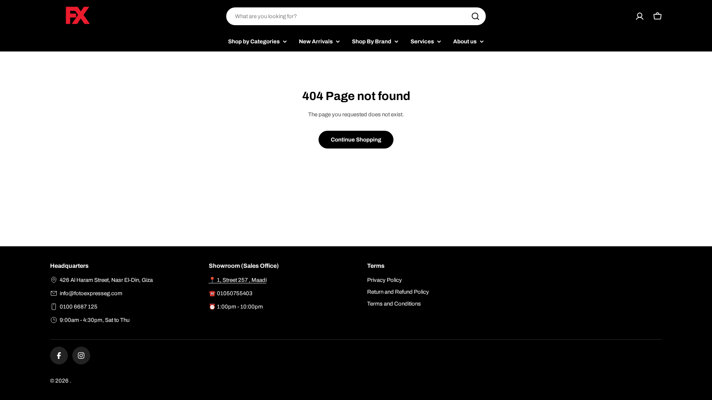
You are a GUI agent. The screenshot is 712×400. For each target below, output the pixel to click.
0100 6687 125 (79, 307)
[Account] (639, 16)
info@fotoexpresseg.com (91, 293)
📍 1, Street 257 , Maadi (238, 280)
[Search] (475, 16)
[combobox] (356, 16)
